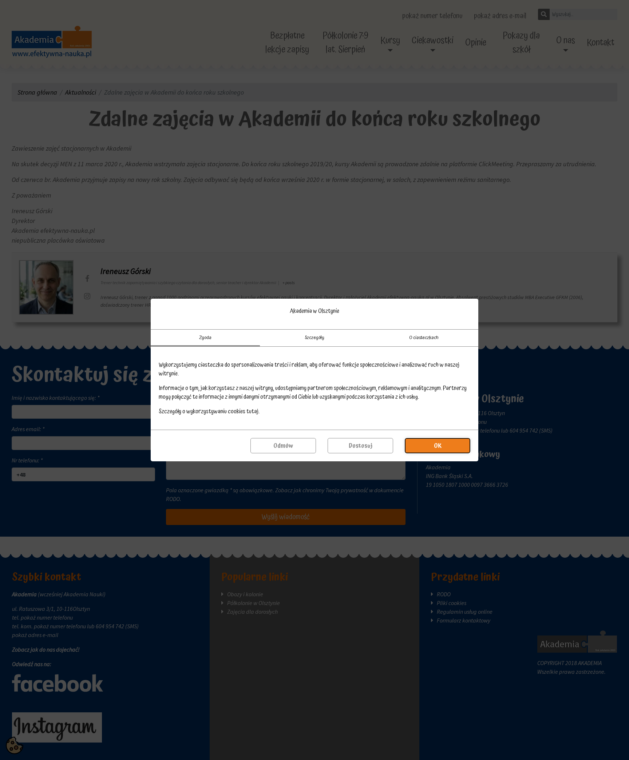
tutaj (252, 411)
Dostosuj (360, 445)
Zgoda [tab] (205, 338)
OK (438, 445)
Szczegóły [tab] (314, 338)
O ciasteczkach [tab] (424, 338)
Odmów (283, 445)
